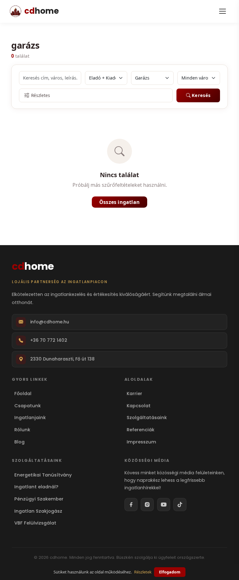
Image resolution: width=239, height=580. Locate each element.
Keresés (201, 95)
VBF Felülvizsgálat (35, 523)
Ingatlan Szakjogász (38, 511)
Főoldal (22, 393)
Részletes (40, 95)
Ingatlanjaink (29, 417)
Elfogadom (169, 572)
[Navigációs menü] (222, 11)
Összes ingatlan (119, 202)
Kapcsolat (139, 406)
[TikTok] (179, 504)
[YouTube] (163, 504)
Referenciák (140, 430)
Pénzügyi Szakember (38, 499)
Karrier (134, 393)
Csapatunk (27, 406)
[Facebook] (131, 504)
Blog (19, 442)
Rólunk (22, 430)
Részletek (143, 572)
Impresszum (141, 442)
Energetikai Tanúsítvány (43, 475)
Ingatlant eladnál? (36, 487)
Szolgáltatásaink (147, 417)
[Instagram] (147, 504)
